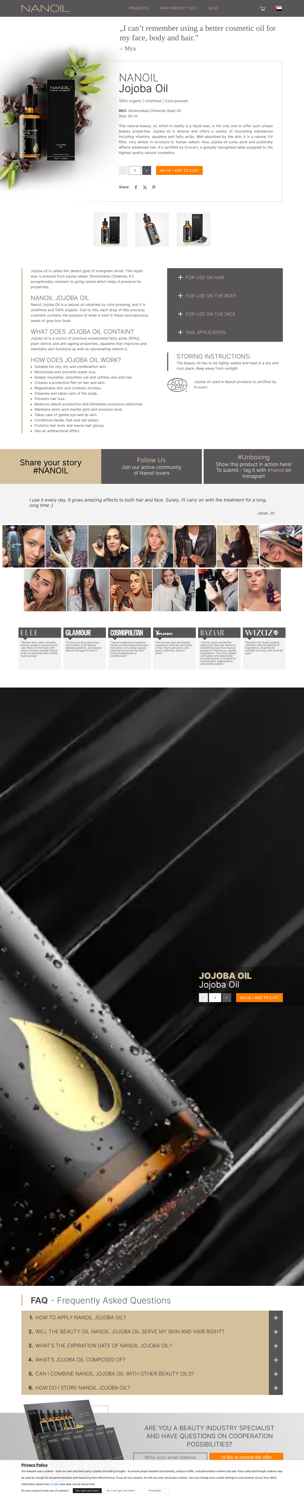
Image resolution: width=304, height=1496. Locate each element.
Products (138, 8)
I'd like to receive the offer (246, 1457)
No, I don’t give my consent (121, 1490)
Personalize (155, 1490)
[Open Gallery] (110, 230)
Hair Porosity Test (178, 8)
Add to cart (186, 170)
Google (54, 1484)
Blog (213, 8)
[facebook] (136, 187)
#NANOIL (50, 470)
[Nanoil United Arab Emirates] (45, 8)
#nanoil (276, 470)
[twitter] (145, 187)
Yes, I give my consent (87, 1490)
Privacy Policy (34, 1465)
